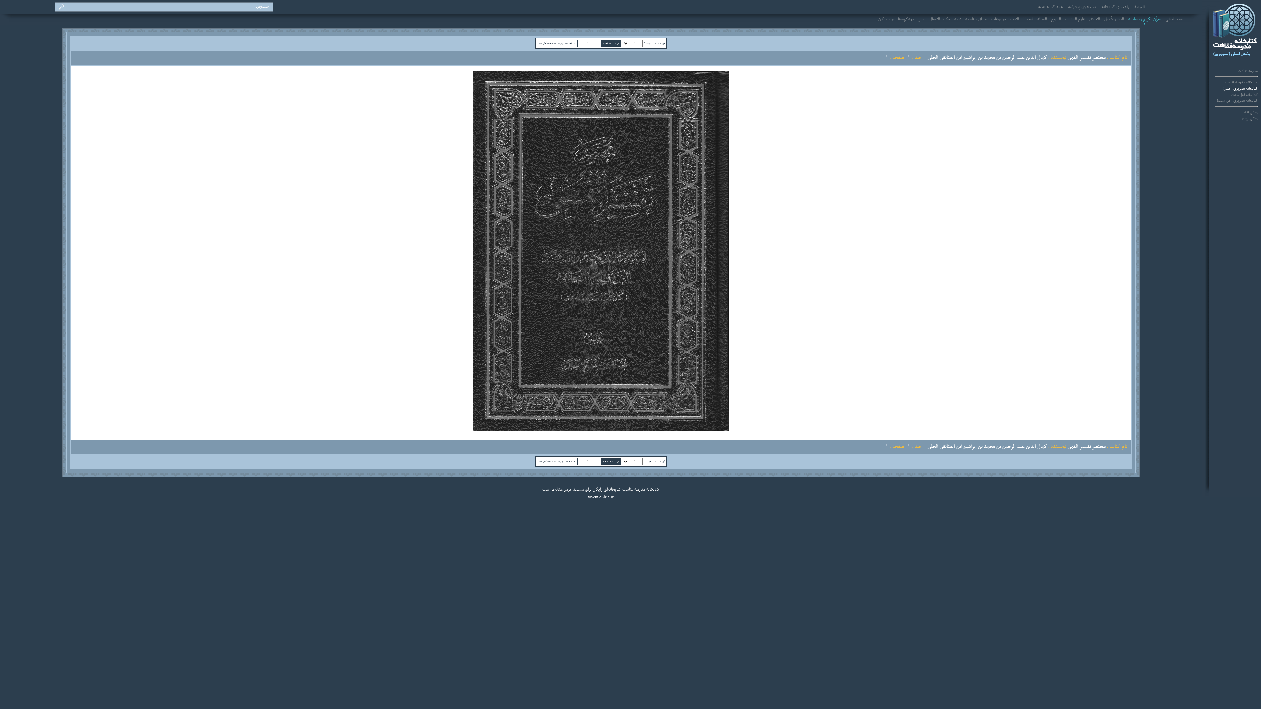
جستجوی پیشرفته (1082, 7)
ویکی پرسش (1249, 118)
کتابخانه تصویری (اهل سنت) (1237, 100)
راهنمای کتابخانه (1115, 7)
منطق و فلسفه (976, 19)
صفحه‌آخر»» (547, 43)
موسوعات (998, 19)
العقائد (1042, 19)
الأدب (1014, 19)
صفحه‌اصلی (1174, 19)
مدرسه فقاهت (1248, 71)
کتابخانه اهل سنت (1244, 95)
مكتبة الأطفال (940, 19)
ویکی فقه (1251, 112)
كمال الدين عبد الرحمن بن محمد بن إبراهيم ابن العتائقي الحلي (987, 58)
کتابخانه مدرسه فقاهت (1241, 82)
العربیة (1139, 7)
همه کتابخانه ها (1050, 7)
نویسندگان (886, 19)
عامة (957, 19)
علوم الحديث (1075, 19)
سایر (922, 19)
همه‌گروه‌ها (906, 19)
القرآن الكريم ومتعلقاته (1144, 19)
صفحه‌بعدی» (566, 43)
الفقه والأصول (1114, 19)
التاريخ (1056, 19)
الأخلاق (1094, 19)
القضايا (1028, 19)
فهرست (660, 43)
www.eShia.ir (601, 497)
